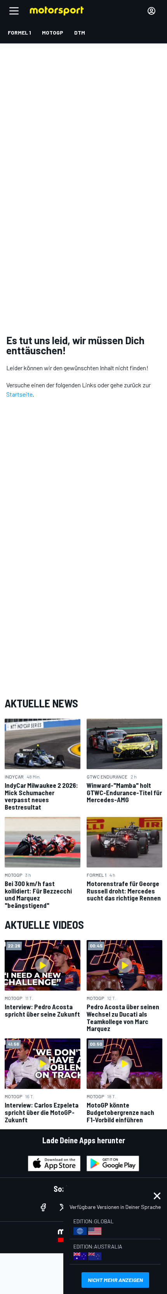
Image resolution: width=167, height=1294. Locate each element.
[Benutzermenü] (151, 11)
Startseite (19, 394)
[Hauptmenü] (14, 11)
